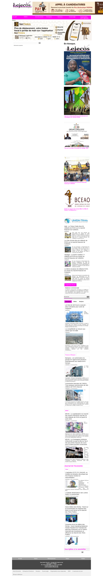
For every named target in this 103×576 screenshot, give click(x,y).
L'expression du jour (70, 284)
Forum (67, 558)
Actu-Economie (39, 16)
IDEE (69, 571)
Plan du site (55, 567)
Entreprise (49, 16)
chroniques (68, 301)
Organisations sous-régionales (84, 17)
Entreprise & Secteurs (28, 571)
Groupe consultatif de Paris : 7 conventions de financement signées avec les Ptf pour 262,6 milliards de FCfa (76, 152)
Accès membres (48, 567)
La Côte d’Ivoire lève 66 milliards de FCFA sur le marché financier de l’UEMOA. (75, 242)
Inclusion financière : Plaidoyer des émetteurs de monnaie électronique (75, 186)
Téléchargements (51, 558)
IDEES (26, 16)
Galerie (35, 558)
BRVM (66, 410)
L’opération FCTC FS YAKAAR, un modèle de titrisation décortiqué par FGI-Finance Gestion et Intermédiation (76, 475)
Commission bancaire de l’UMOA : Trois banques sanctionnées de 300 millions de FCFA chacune (76, 385)
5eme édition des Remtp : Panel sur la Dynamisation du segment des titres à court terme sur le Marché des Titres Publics (76, 509)
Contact (83, 558)
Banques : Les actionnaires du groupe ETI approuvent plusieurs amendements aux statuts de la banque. (75, 360)
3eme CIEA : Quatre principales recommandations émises (74, 119)
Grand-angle (72, 16)
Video (66, 469)
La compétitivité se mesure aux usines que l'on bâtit (75, 329)
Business (60, 16)
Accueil (14, 16)
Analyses (81, 301)
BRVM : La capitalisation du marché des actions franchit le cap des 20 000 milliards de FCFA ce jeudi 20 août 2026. (76, 416)
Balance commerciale (72, 288)
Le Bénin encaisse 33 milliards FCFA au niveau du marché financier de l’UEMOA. (76, 270)
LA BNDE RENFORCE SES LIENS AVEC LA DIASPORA (76, 493)
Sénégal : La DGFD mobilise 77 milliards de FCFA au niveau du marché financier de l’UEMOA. (74, 256)
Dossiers (38, 571)
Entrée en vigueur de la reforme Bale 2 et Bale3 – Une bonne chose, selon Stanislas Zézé (76, 213)
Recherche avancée (18, 45)
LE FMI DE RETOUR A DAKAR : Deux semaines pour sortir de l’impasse (75, 306)
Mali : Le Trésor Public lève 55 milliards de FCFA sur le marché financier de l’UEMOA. (74, 227)
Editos (75, 301)
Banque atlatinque (17, 574)
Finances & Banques (70, 354)
